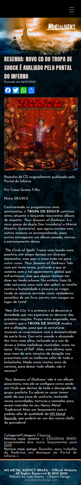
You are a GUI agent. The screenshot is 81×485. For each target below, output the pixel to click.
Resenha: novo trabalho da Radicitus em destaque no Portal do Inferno (40, 453)
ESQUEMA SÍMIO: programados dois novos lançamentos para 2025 (40, 442)
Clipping (43, 435)
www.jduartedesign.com (40, 480)
